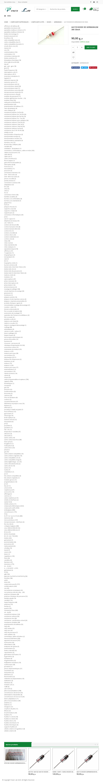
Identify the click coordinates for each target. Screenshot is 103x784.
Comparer (73, 52)
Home (6, 22)
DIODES (49, 22)
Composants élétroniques (19, 22)
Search (75, 9)
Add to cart (91, 47)
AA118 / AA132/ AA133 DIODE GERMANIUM (39, 772)
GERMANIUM (58, 22)
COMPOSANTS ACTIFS (37, 22)
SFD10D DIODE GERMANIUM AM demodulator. (15, 763)
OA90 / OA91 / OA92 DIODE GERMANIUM (64, 772)
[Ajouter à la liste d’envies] (73, 57)
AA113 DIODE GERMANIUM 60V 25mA (88, 772)
